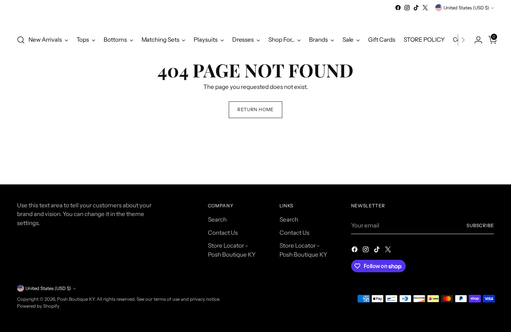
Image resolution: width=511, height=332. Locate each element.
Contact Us (223, 232)
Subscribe (480, 225)
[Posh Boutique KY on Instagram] (407, 8)
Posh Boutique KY (76, 299)
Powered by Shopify (38, 306)
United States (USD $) (466, 7)
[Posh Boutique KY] (255, 20)
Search (217, 219)
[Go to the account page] (475, 40)
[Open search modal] (21, 40)
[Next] (463, 40)
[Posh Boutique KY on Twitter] (425, 8)
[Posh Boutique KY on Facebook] (398, 8)
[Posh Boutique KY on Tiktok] (416, 8)
